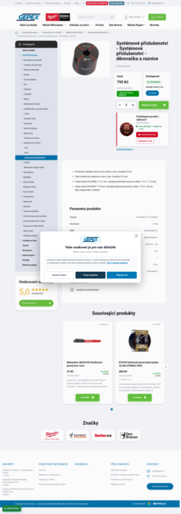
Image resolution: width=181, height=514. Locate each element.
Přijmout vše (121, 275)
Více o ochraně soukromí (117, 263)
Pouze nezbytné (90, 275)
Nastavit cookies (59, 275)
